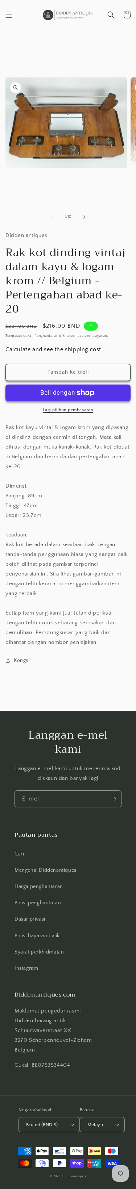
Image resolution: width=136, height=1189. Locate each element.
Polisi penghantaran (38, 903)
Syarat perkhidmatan (39, 952)
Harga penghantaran (39, 886)
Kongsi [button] (22, 660)
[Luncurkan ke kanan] (84, 217)
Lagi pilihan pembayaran (68, 410)
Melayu (95, 1124)
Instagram (26, 968)
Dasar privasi (30, 919)
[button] (9, 15)
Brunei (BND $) (42, 1124)
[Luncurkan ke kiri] (52, 217)
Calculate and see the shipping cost (53, 349)
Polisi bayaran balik (37, 936)
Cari (19, 854)
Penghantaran (46, 336)
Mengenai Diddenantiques (46, 870)
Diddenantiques (74, 1176)
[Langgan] (113, 798)
